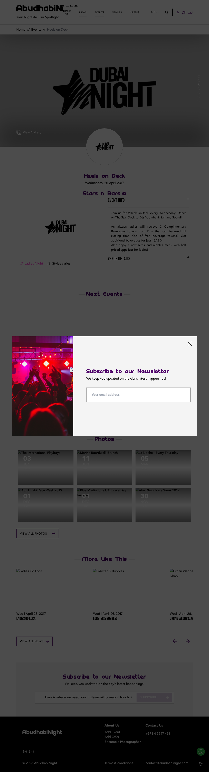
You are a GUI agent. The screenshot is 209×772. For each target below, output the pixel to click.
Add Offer (111, 737)
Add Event (112, 732)
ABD (154, 12)
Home (21, 29)
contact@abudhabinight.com (166, 763)
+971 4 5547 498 (158, 733)
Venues (117, 12)
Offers (134, 12)
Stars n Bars (101, 194)
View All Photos (33, 534)
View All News (31, 641)
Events (99, 12)
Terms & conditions (118, 763)
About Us (67, 12)
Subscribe (148, 697)
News (83, 12)
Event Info (116, 200)
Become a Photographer (122, 742)
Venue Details (119, 259)
